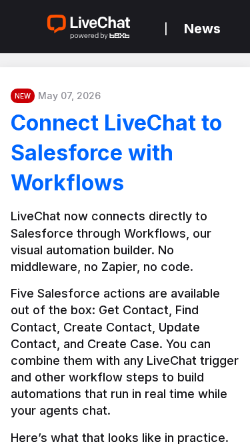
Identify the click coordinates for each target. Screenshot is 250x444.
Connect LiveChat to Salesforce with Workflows (116, 153)
